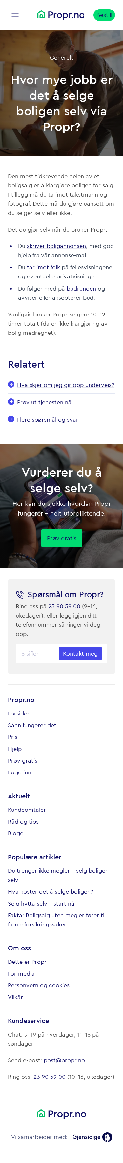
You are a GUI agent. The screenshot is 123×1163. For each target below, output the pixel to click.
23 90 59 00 (64, 606)
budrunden (81, 289)
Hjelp (15, 749)
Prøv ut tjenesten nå (44, 402)
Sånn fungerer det (32, 725)
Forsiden (19, 713)
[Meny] (15, 15)
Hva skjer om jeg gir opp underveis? (65, 385)
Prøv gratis (22, 761)
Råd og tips (23, 822)
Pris (12, 737)
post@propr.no (64, 1060)
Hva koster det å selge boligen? (50, 892)
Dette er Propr (27, 962)
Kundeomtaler (27, 810)
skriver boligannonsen (56, 246)
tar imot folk (43, 267)
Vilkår (15, 997)
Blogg (16, 833)
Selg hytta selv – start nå (41, 903)
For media (21, 974)
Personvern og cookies (39, 985)
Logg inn (19, 772)
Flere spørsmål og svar (47, 420)
